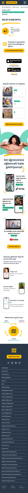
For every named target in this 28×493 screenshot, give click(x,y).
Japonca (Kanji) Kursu (7, 439)
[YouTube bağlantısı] (16, 363)
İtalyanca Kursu (6, 435)
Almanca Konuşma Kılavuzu (9, 452)
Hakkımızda (5, 368)
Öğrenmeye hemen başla (14, 124)
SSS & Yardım (5, 374)
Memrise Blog (5, 387)
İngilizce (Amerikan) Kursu (9, 426)
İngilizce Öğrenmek (7, 400)
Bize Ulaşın (5, 371)
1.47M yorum (14, 74)
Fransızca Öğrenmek (7, 397)
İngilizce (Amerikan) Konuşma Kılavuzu (12, 458)
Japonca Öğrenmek (7, 410)
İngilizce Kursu (6, 429)
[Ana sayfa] (5, 44)
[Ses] (5, 31)
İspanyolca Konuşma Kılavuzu (10, 464)
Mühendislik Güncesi (7, 390)
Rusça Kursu (16, 7)
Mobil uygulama (6, 377)
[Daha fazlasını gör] (25, 2)
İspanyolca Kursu (6, 432)
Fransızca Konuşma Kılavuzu (9, 455)
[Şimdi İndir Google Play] (14, 70)
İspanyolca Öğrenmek (7, 403)
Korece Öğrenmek (6, 413)
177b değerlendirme (14, 66)
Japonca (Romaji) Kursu (8, 442)
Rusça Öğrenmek (6, 7)
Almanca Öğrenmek (7, 393)
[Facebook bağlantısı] (8, 363)
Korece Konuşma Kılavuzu (9, 477)
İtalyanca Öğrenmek (7, 406)
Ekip (3, 384)
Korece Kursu (5, 445)
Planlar (4, 381)
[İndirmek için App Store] (14, 61)
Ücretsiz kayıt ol (14, 246)
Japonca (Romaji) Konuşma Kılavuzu (11, 474)
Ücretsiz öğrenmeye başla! (14, 50)
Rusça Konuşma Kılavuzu (8, 481)
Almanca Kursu (6, 419)
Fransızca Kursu (6, 422)
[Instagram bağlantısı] (19, 363)
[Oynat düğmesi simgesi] (7, 92)
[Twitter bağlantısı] (12, 363)
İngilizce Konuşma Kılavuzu (9, 461)
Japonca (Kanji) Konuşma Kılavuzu (11, 471)
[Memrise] (3, 2)
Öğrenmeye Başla (11, 2)
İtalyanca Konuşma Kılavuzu (9, 468)
